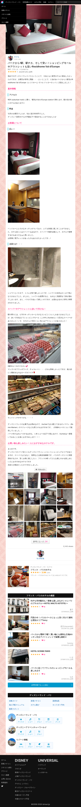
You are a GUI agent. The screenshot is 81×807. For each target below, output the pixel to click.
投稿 (44, 2)
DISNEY (21, 760)
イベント (48, 722)
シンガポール (42, 772)
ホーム (4, 6)
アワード (4, 18)
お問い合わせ (6, 779)
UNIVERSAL (48, 760)
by (40, 558)
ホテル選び (35, 705)
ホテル (21, 747)
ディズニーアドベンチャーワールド (31, 727)
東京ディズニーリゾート (23, 791)
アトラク (21, 722)
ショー (30, 722)
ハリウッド (42, 765)
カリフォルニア (20, 765)
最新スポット (14, 709)
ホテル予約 (37, 2)
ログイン (51, 2)
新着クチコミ (6, 10)
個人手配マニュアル (16, 705)
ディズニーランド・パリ (13, 2)
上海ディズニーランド (23, 776)
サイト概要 (5, 22)
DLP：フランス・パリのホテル (18, 69)
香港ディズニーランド (23, 772)
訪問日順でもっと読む (39, 685)
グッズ (57, 722)
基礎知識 (56, 701)
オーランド (42, 769)
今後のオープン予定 (22, 795)
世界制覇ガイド (27, 2)
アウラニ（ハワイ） (22, 784)
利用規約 (4, 783)
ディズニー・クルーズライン (25, 787)
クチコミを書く (6, 14)
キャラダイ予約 (58, 705)
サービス (39, 747)
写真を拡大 (41, 469)
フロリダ (18, 769)
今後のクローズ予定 (22, 799)
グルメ (39, 722)
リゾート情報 (22, 740)
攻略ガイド (13, 701)
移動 (48, 747)
